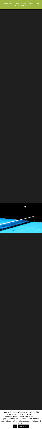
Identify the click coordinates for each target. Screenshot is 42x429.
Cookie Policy (23, 426)
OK (15, 426)
